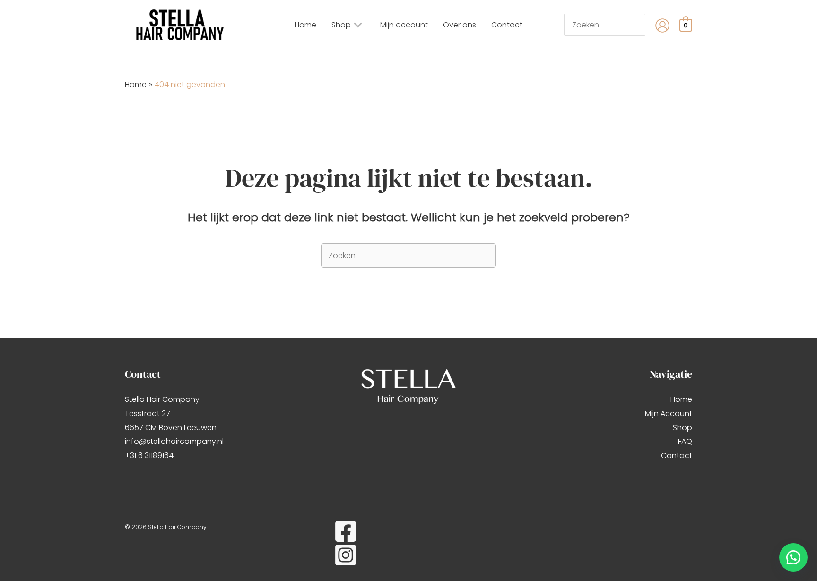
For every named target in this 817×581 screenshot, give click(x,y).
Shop (682, 427)
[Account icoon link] (662, 25)
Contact (676, 455)
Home (681, 399)
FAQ (685, 441)
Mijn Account (668, 413)
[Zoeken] (643, 24)
